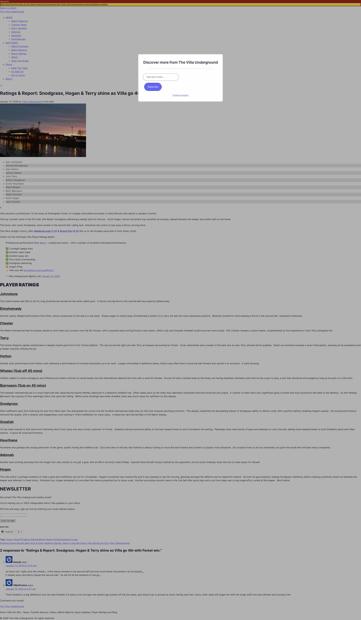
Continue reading (180, 95)
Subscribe (153, 86)
